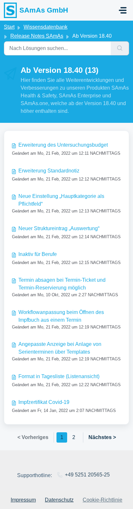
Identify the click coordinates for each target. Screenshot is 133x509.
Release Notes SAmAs (36, 36)
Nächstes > (102, 437)
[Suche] (120, 48)
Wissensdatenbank (45, 27)
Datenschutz (59, 500)
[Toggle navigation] (122, 10)
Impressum (23, 500)
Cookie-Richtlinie (102, 500)
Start (9, 27)
